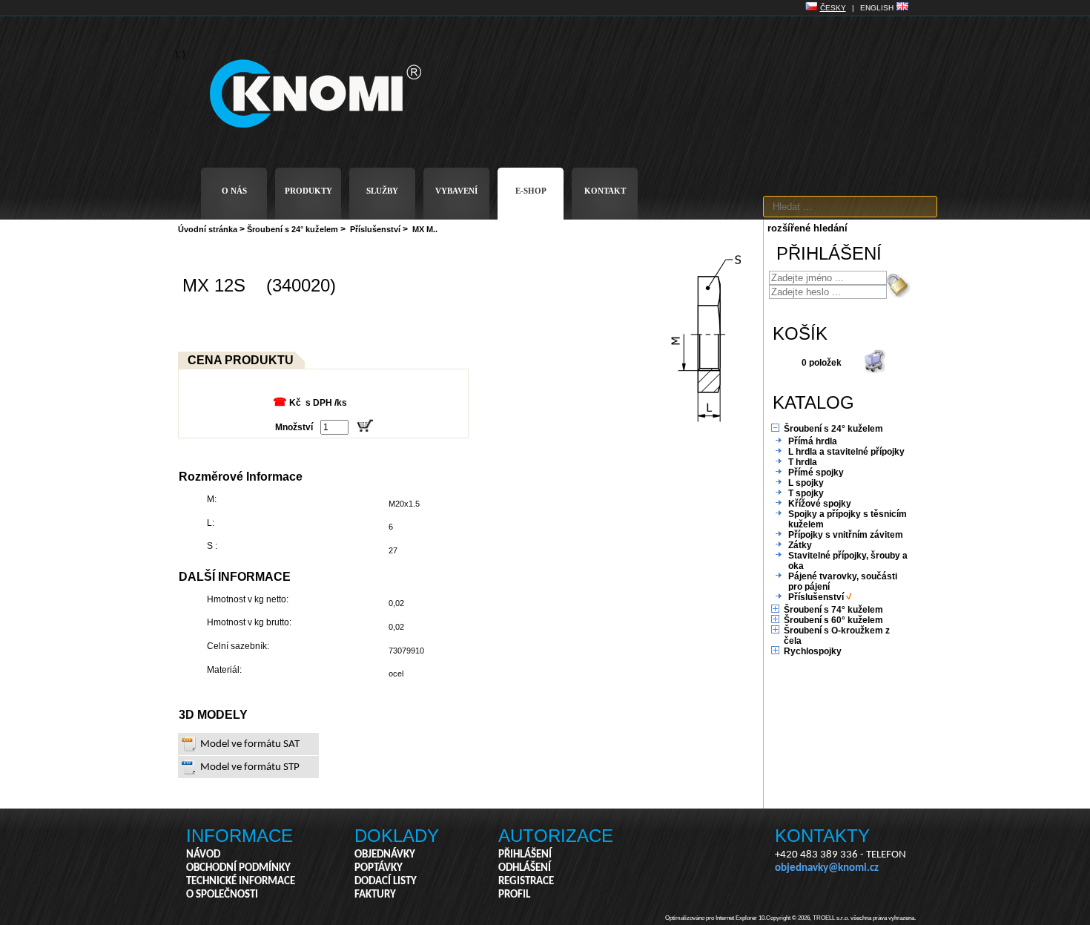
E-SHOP (530, 190)
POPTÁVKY (378, 868)
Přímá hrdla (812, 441)
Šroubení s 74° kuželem (833, 610)
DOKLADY (396, 836)
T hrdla (802, 462)
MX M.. (424, 229)
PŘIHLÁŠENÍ (525, 854)
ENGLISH (877, 8)
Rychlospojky (813, 651)
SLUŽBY (382, 190)
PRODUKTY (308, 190)
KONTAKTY (822, 836)
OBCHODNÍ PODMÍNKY (238, 868)
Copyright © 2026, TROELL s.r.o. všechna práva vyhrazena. (841, 918)
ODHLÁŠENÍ (524, 868)
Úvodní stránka (207, 229)
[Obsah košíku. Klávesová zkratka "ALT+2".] (874, 370)
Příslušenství (375, 229)
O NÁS (234, 190)
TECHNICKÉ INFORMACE (240, 881)
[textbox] (850, 206)
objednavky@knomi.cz (827, 868)
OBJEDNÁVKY (384, 854)
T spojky (806, 493)
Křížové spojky (819, 503)
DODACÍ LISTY (385, 881)
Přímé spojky (816, 472)
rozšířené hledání (807, 228)
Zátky (800, 545)
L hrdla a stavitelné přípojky (846, 452)
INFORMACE (239, 836)
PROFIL (514, 895)
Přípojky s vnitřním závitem (845, 535)
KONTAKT (605, 190)
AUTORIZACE (555, 836)
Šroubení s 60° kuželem (833, 620)
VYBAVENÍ (456, 190)
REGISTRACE (526, 881)
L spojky (806, 483)
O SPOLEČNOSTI (222, 895)
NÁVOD (203, 854)
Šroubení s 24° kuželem (292, 229)
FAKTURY (375, 895)
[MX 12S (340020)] (707, 432)
